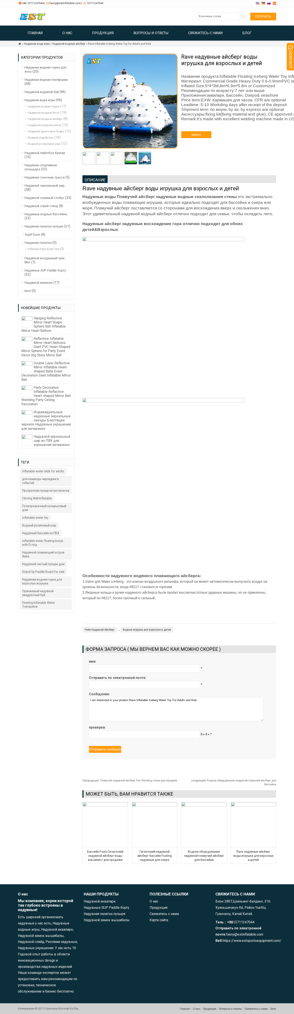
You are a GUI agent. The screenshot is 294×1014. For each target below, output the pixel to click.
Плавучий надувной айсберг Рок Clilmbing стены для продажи (129, 780)
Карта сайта (159, 920)
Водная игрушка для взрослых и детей (147, 629)
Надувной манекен (39, 283)
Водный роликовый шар (44, 143)
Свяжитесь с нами (205, 33)
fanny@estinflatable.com (65, 3)
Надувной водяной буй (42, 92)
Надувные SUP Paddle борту (45, 270)
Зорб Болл (32, 234)
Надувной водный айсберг (68, 43)
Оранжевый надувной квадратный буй (38, 593)
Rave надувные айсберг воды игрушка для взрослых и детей (253, 856)
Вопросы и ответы (151, 33)
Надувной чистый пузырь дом (43, 564)
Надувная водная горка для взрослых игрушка (42, 581)
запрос (196, 134)
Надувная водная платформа (46, 80)
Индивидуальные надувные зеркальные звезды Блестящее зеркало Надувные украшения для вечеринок (46, 420)
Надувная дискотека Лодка (46, 131)
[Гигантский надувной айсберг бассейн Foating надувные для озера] (154, 805)
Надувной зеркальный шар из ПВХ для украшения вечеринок (52, 441)
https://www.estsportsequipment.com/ (252, 941)
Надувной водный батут (44, 112)
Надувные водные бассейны (46, 214)
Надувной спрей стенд (41, 206)
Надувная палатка (38, 243)
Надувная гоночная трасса (45, 177)
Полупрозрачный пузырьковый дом (44, 508)
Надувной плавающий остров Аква (43, 554)
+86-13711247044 (33, 3)
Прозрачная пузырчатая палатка (45, 490)
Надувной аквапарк (100, 901)
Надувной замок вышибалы (107, 920)
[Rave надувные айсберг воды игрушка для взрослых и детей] (253, 805)
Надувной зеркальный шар (45, 186)
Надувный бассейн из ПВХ (40, 533)
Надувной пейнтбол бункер (45, 153)
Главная (35, 33)
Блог (247, 33)
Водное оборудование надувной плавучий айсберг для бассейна (204, 856)
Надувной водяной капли (44, 125)
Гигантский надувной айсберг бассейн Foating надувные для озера (154, 856)
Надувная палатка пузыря (44, 226)
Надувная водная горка (43, 106)
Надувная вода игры (37, 43)
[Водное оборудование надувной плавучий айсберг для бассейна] (204, 805)
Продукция (103, 33)
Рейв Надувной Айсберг (100, 629)
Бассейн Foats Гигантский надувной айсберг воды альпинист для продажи (105, 856)
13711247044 (95, 3)
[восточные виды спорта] (33, 20)
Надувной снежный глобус (44, 198)
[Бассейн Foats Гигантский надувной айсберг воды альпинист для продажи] (105, 805)
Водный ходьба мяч (41, 137)
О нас (67, 33)
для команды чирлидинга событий (40, 481)
